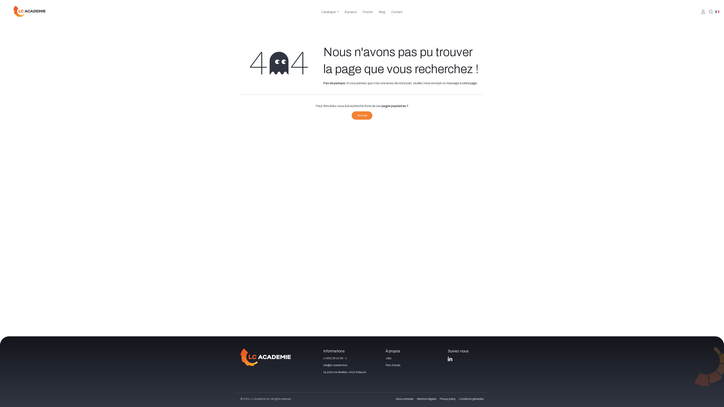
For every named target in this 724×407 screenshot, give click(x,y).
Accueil (362, 115)
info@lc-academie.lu (335, 365)
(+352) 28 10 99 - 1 (335, 358)
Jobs (388, 358)
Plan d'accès (393, 365)
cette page (469, 83)
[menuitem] (330, 12)
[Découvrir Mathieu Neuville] (709, 11)
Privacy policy (448, 399)
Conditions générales (471, 399)
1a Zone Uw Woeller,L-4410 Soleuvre (344, 372)
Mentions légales (426, 399)
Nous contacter (404, 399)
